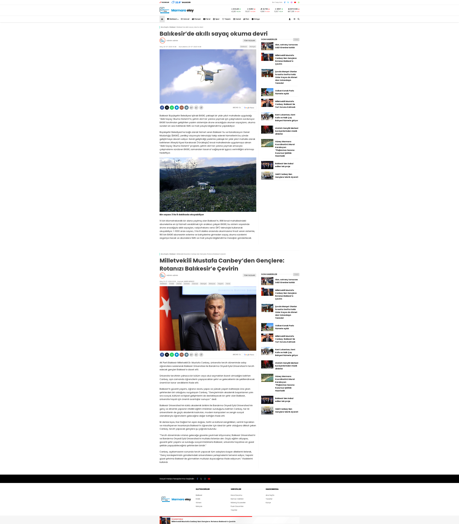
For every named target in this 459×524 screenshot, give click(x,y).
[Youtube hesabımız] (295, 2)
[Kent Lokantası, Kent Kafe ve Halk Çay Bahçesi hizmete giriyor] (267, 120)
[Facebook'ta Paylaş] (162, 107)
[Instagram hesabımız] (291, 2)
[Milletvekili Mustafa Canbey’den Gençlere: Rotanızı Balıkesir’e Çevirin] (267, 60)
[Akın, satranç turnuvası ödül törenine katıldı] (267, 49)
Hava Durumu (236, 495)
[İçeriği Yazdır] (186, 107)
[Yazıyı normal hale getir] (201, 107)
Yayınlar (234, 510)
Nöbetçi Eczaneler (238, 502)
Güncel (186, 19)
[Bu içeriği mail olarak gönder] (182, 107)
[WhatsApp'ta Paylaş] (172, 107)
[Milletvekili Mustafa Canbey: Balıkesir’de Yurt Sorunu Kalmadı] (267, 106)
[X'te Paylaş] (167, 107)
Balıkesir (173, 19)
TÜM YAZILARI (249, 40)
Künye (257, 19)
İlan (247, 19)
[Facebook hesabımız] (284, 2)
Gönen (186, 284)
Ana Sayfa (270, 495)
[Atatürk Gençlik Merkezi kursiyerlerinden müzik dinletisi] (267, 133)
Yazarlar (269, 499)
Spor (217, 19)
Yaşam (228, 19)
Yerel (208, 19)
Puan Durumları (237, 506)
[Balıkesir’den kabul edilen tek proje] (267, 168)
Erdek (171, 284)
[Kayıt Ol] (290, 19)
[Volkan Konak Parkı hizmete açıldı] (267, 95)
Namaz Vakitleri (237, 499)
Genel (238, 19)
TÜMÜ (296, 40)
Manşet (197, 19)
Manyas (212, 284)
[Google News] (249, 107)
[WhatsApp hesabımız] (298, 2)
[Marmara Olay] (177, 12)
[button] (162, 19)
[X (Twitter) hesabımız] (288, 2)
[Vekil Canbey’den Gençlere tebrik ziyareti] (267, 179)
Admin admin (172, 40)
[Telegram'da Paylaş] (177, 107)
